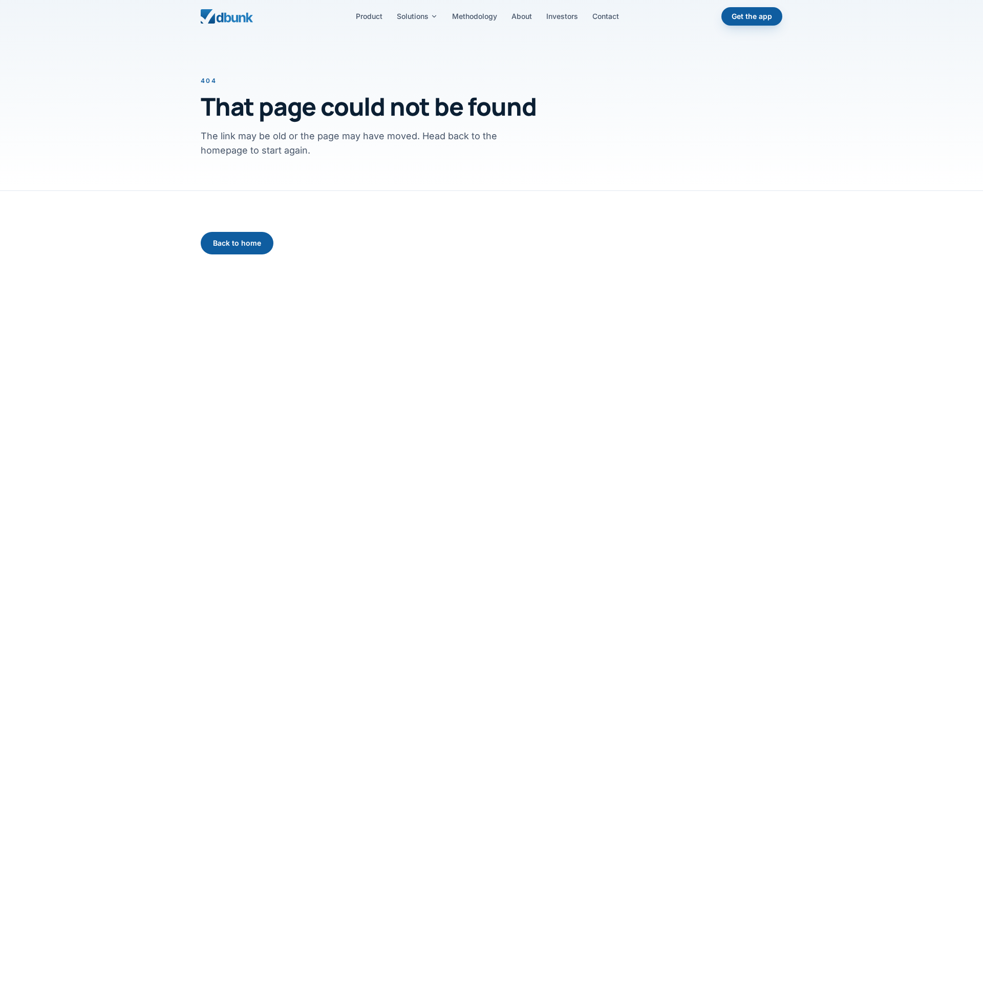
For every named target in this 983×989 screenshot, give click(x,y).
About (521, 16)
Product (369, 16)
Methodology (474, 16)
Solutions (413, 16)
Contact (605, 16)
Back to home (237, 243)
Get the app (752, 16)
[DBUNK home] (227, 16)
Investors (562, 16)
